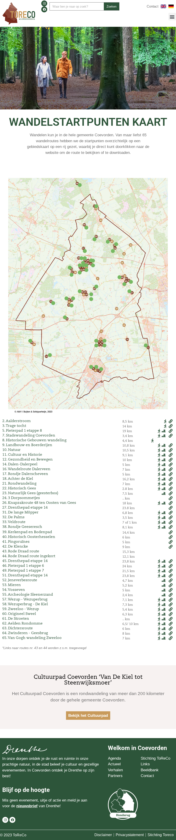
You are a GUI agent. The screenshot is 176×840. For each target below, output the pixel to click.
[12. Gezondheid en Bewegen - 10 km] (105, 346)
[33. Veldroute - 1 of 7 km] (30, 341)
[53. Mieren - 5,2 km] (94, 239)
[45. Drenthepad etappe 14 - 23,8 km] (124, 284)
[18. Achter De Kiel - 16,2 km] (96, 206)
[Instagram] (44, 3)
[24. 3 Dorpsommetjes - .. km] (73, 298)
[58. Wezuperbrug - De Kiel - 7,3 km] (86, 227)
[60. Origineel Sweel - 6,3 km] (86, 265)
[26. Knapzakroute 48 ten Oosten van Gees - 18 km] (71, 305)
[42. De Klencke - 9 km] (96, 287)
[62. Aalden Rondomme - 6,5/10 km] (85, 258)
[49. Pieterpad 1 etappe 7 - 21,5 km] (119, 277)
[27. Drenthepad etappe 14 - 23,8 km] (131, 282)
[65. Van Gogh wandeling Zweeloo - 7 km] (93, 260)
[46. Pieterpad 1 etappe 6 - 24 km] (80, 185)
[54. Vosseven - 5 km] (113, 251)
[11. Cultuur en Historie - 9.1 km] (96, 346)
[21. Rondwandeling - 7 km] (129, 291)
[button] (172, 16)
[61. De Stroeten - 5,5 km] (93, 265)
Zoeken (111, 6)
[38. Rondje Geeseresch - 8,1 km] (91, 299)
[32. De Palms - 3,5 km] (70, 268)
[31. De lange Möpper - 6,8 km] (71, 275)
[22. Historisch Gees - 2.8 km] (66, 298)
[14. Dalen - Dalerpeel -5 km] (50, 355)
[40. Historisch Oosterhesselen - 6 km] (80, 291)
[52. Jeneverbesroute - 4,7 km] (116, 244)
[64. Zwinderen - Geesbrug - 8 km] (65, 317)
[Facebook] (44, 9)
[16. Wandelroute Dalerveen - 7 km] (146, 346)
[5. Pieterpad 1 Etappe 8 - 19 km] (91, 367)
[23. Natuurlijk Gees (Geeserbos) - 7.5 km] (53, 303)
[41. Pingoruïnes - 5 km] (91, 294)
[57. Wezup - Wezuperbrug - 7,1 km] (85, 251)
